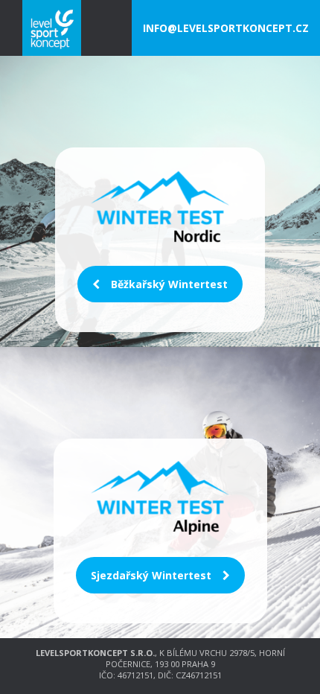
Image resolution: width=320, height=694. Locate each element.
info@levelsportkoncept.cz (226, 28)
